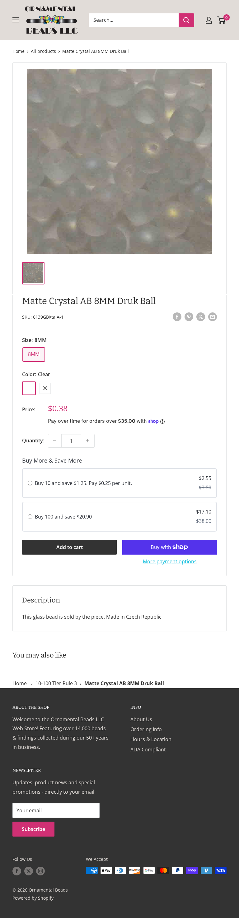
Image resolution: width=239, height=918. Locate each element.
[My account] (209, 20)
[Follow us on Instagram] (40, 871)
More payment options (170, 561)
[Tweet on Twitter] (200, 316)
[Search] (186, 20)
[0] (221, 20)
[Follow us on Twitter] (28, 871)
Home (18, 51)
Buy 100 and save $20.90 (63, 516)
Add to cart (69, 547)
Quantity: (33, 440)
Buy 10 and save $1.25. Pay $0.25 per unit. (83, 483)
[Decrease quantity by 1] (54, 440)
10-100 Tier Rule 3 (56, 683)
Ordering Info (146, 729)
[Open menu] (15, 19)
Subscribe (33, 829)
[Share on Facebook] (177, 316)
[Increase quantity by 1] (87, 440)
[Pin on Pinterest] (189, 316)
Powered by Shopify (33, 898)
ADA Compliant (148, 749)
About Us (141, 719)
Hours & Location (150, 739)
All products (43, 51)
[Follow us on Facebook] (16, 871)
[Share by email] (212, 316)
